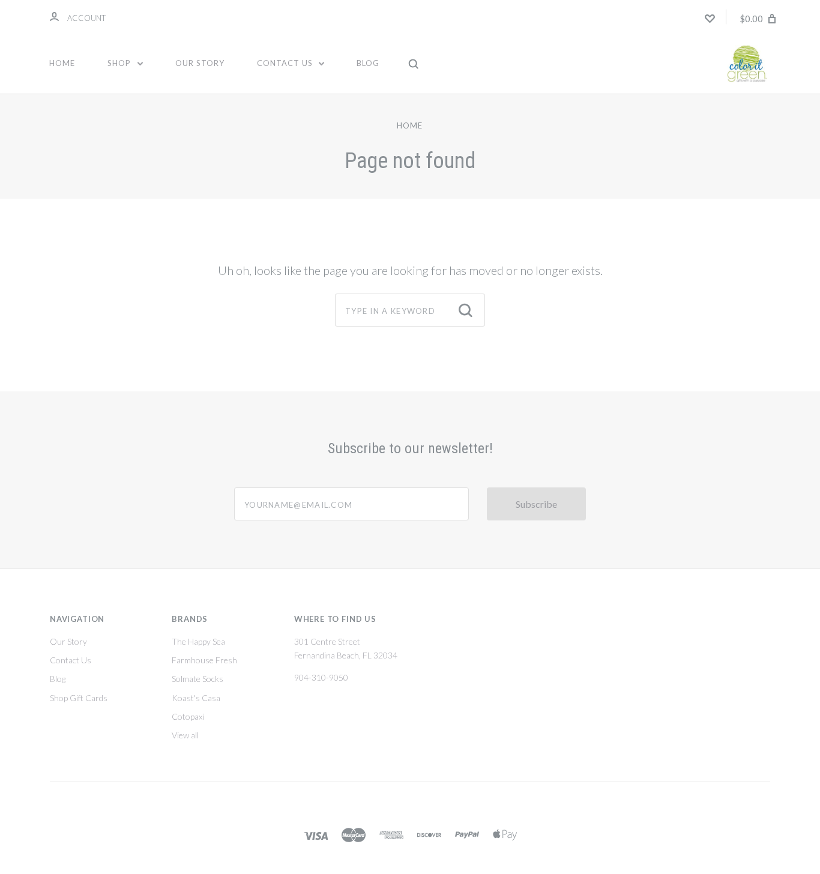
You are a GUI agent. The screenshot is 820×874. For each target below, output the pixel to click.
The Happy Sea (198, 641)
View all (185, 735)
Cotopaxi (188, 716)
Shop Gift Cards (78, 698)
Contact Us (286, 63)
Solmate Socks (197, 679)
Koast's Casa (196, 698)
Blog (368, 63)
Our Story (200, 63)
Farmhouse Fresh (204, 660)
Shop (120, 63)
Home (62, 63)
